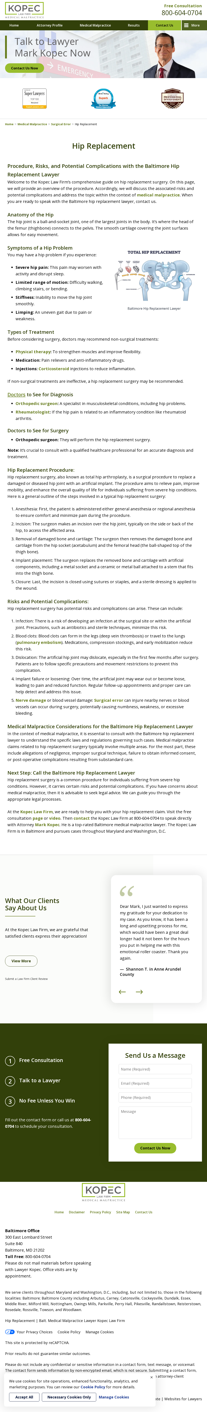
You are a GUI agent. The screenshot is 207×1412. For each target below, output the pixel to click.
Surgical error (108, 700)
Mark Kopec (47, 824)
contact (82, 818)
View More (21, 960)
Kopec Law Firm (36, 811)
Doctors (16, 394)
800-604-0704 (182, 12)
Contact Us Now (24, 68)
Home (14, 25)
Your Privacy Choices (35, 1331)
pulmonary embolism (39, 642)
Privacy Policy (100, 1212)
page (37, 818)
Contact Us (164, 25)
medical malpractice (158, 195)
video (54, 818)
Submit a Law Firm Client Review (26, 979)
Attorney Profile (50, 25)
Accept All (24, 1397)
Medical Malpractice (95, 25)
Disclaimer (77, 1212)
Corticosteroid (54, 368)
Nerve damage (31, 700)
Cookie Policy (69, 1331)
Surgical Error (61, 124)
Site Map (123, 1212)
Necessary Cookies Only (69, 1397)
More (195, 25)
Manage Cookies (100, 1331)
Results (134, 25)
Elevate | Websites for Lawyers (168, 1398)
